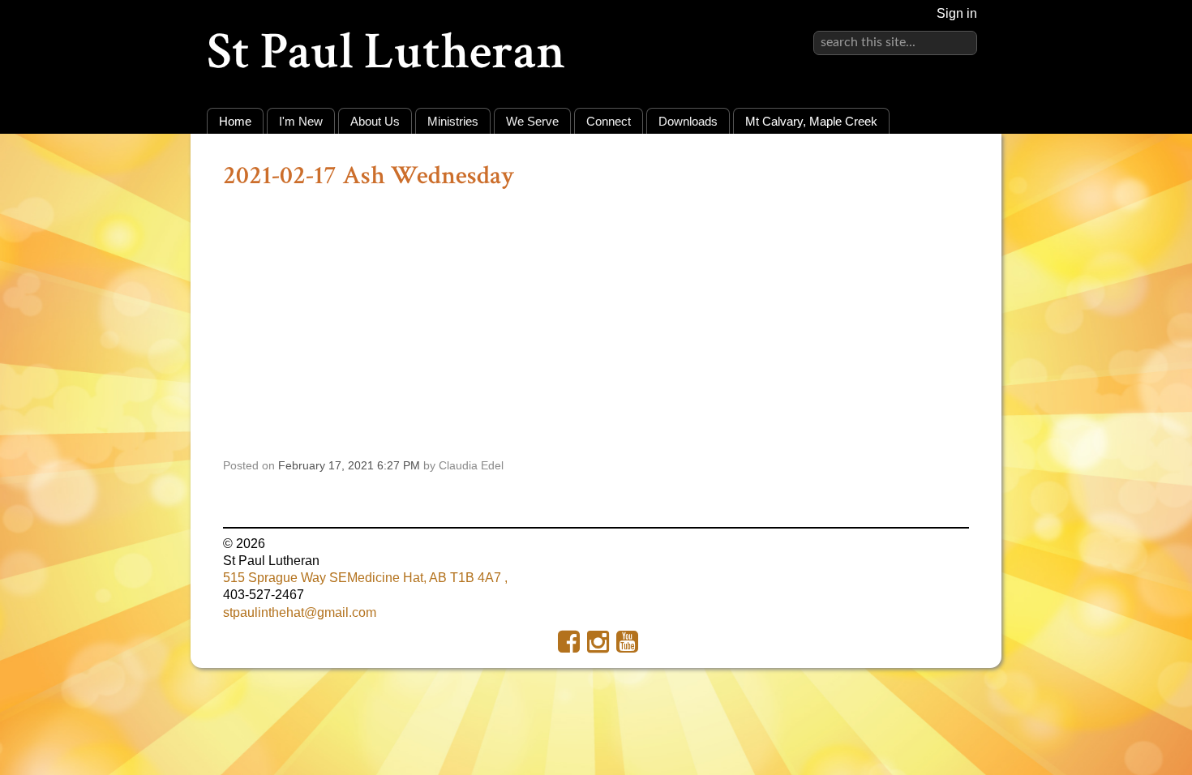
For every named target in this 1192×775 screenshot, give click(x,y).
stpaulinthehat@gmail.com (299, 612)
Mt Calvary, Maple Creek (811, 121)
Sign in (957, 13)
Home (235, 121)
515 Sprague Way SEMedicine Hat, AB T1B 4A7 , (365, 577)
